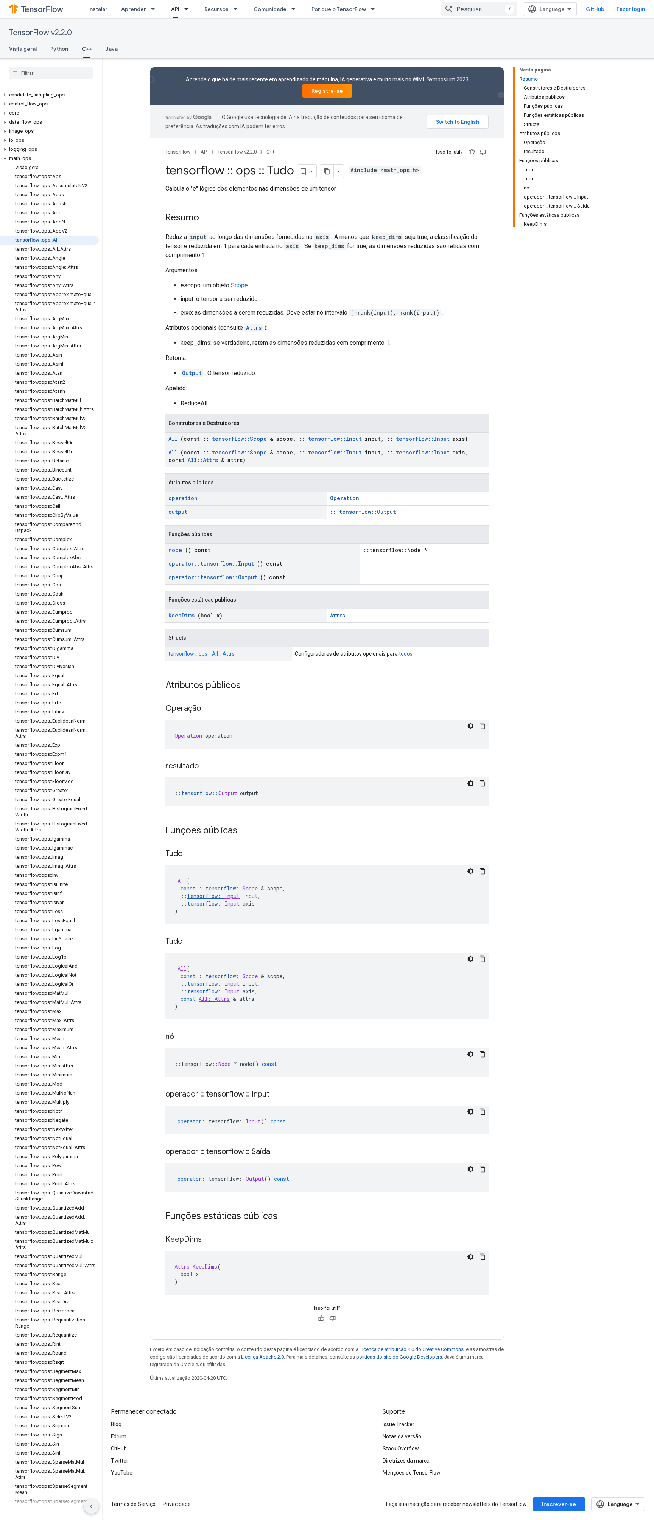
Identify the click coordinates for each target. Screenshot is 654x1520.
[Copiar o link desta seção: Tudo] (190, 854)
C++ (87, 48)
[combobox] (479, 9)
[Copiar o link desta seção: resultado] (206, 766)
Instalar (97, 9)
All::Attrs (203, 460)
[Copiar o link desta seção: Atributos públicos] (250, 685)
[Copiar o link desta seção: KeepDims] (209, 1239)
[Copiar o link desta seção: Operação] (208, 708)
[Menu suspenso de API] (188, 9)
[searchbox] (51, 73)
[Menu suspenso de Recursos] (238, 9)
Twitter (119, 1461)
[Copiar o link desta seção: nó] (181, 1037)
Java (112, 48)
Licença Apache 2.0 (262, 1357)
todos (406, 654)
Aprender (133, 9)
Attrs (254, 327)
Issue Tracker (398, 1424)
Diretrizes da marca (406, 1461)
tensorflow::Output (367, 511)
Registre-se (327, 90)
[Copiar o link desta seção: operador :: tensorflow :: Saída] (277, 1152)
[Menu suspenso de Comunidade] (296, 9)
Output (192, 373)
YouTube (121, 1473)
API (175, 9)
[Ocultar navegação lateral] (91, 1506)
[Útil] (471, 152)
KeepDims (181, 615)
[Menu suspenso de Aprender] (155, 9)
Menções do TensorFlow (412, 1473)
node (175, 550)
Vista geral (23, 48)
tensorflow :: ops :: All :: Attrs (201, 654)
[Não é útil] (483, 152)
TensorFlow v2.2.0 (40, 32)
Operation (344, 498)
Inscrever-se (559, 1504)
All (173, 438)
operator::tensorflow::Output (212, 577)
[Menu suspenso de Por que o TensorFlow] (375, 9)
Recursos (216, 9)
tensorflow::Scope (239, 438)
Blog (116, 1424)
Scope (239, 285)
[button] (49, 94)
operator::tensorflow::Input (211, 563)
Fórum (118, 1436)
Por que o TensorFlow (338, 9)
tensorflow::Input (335, 438)
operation (183, 498)
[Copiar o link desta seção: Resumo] (206, 218)
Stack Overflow (401, 1449)
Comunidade (270, 9)
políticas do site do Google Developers (399, 1357)
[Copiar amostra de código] (482, 726)
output (177, 511)
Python (59, 48)
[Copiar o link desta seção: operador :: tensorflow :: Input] (277, 1094)
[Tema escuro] (470, 726)
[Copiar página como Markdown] (327, 171)
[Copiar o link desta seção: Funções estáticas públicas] (287, 1216)
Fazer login (631, 9)
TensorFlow (178, 152)
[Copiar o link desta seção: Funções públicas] (247, 831)
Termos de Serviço (133, 1504)
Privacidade (177, 1504)
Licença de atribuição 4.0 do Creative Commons (412, 1349)
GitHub (595, 9)
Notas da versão (402, 1436)
